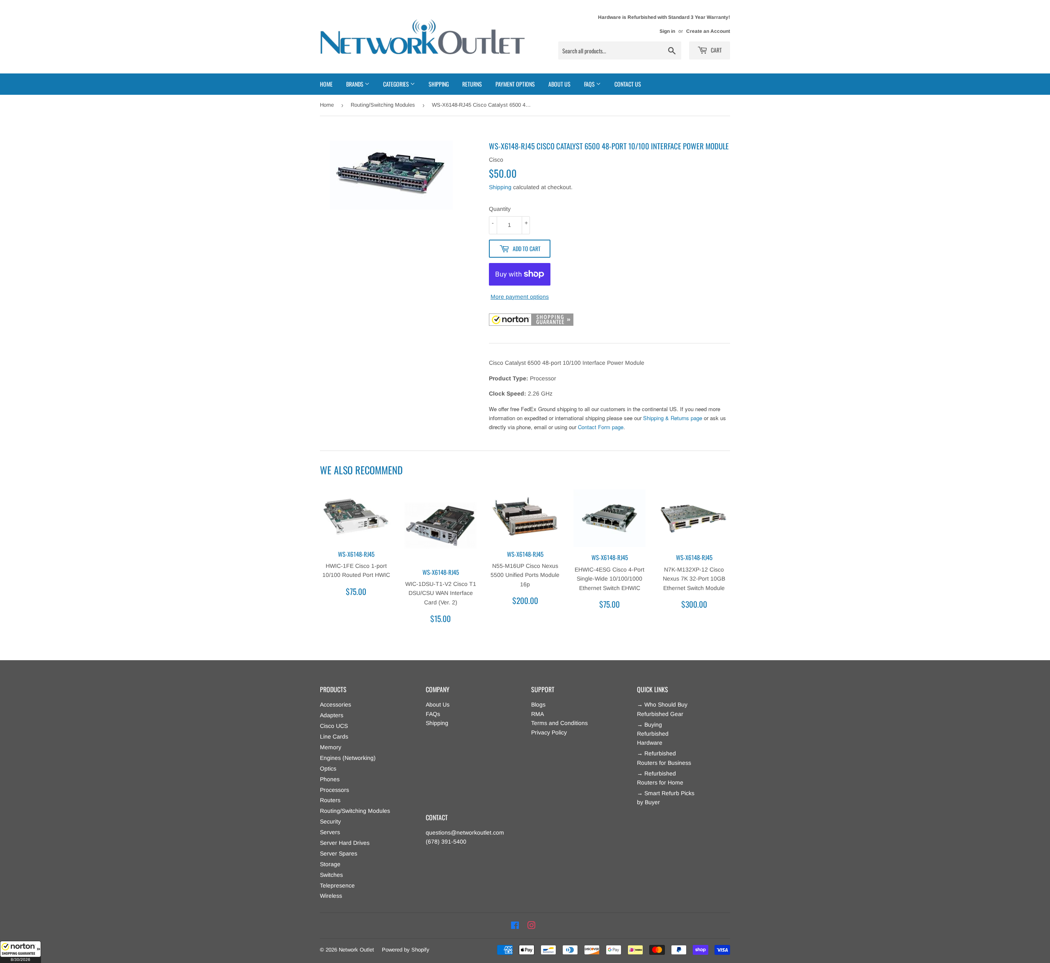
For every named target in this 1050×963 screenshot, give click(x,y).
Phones (330, 779)
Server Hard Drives (345, 842)
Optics (328, 768)
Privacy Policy (549, 732)
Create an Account (708, 31)
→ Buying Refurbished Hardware (653, 733)
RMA (537, 714)
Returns (472, 84)
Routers (330, 800)
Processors (334, 790)
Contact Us (627, 84)
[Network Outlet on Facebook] (515, 925)
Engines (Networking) (348, 758)
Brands (355, 84)
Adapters (331, 715)
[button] (20, 952)
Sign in (667, 31)
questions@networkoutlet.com (465, 832)
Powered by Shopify (405, 950)
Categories (396, 84)
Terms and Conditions (559, 723)
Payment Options (515, 84)
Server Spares (338, 853)
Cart (716, 50)
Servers (330, 832)
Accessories (335, 704)
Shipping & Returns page (672, 418)
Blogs (538, 704)
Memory (330, 747)
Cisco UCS (334, 726)
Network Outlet (356, 950)
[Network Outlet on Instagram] (531, 925)
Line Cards (334, 736)
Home (326, 84)
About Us (559, 84)
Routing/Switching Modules (383, 105)
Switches (331, 875)
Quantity (500, 209)
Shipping (439, 84)
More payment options (520, 296)
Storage (330, 864)
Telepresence (337, 885)
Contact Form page (600, 427)
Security (330, 821)
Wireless (331, 895)
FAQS (590, 84)
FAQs (433, 714)
